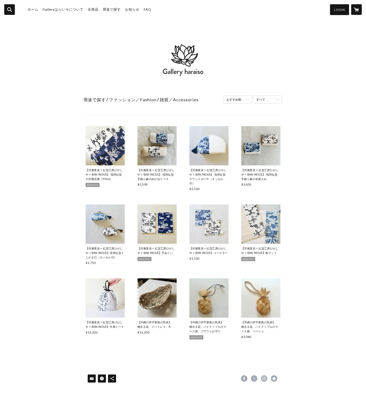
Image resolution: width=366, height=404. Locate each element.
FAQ (147, 9)
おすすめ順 (233, 99)
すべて (260, 99)
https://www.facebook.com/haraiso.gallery (244, 378)
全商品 (93, 9)
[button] (339, 9)
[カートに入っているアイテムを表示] (356, 9)
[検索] (9, 9)
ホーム (33, 9)
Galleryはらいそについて (63, 9)
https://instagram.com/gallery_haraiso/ (264, 378)
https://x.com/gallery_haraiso (254, 378)
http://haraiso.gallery (274, 378)
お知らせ (132, 9)
